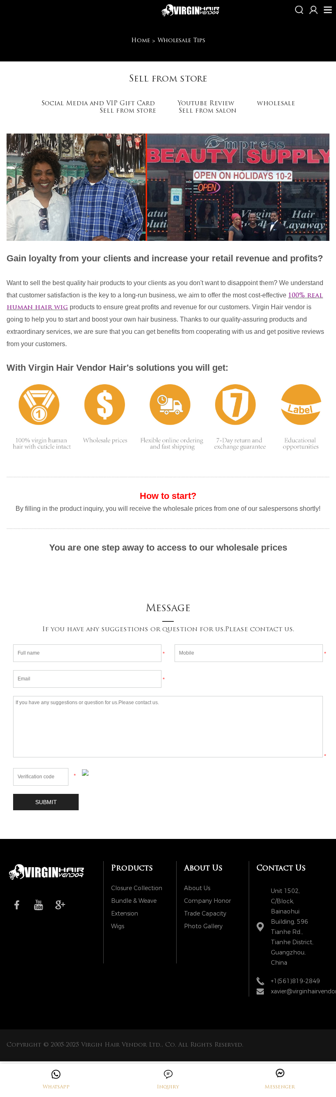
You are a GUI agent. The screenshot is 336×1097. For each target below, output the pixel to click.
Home (140, 41)
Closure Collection (136, 888)
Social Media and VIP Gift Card (98, 104)
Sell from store (128, 111)
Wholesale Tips (181, 41)
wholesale (276, 104)
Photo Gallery (203, 926)
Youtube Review (205, 104)
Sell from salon (207, 111)
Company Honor (207, 901)
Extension (124, 914)
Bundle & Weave (134, 901)
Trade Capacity (205, 914)
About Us (197, 888)
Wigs (117, 926)
